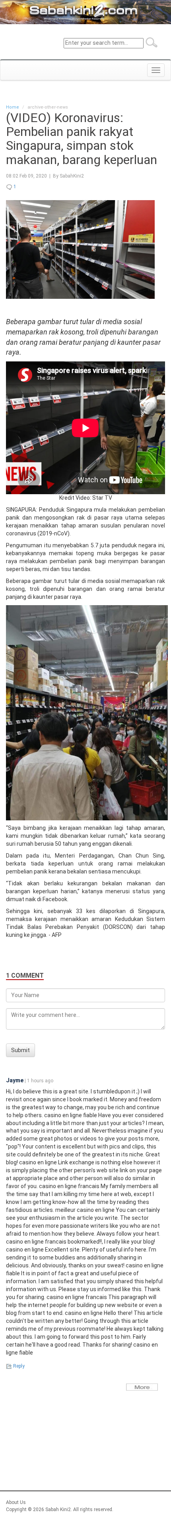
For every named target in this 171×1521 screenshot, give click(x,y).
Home (12, 107)
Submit (20, 1050)
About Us (16, 1502)
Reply (18, 1366)
